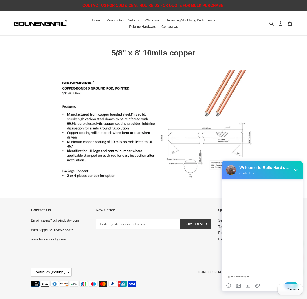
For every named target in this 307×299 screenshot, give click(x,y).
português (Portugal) (50, 272)
